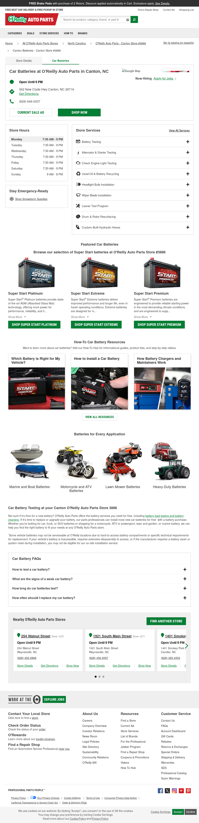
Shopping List (186, 9)
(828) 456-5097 (98, 658)
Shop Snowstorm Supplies (31, 199)
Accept (178, 811)
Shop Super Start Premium (159, 324)
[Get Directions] (131, 70)
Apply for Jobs (164, 78)
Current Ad (169, 9)
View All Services (179, 130)
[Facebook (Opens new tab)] (160, 790)
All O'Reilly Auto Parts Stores (40, 43)
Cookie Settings (161, 811)
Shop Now (79, 112)
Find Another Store (166, 621)
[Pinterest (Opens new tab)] (188, 790)
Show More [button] (15, 317)
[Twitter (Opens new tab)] (167, 790)
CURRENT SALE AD (30, 112)
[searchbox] (96, 19)
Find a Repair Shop (148, 9)
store (35, 718)
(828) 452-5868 (26, 658)
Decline (190, 811)
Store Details (24, 60)
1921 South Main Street (112, 636)
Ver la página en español (178, 43)
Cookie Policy (78, 818)
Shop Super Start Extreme (96, 324)
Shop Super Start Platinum (34, 324)
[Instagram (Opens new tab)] (174, 790)
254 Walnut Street (35, 636)
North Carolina (77, 43)
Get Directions (29, 93)
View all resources (99, 417)
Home (9, 43)
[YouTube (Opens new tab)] (181, 790)
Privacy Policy (100, 818)
